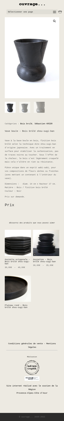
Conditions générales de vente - (26, 343)
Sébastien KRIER (43, 123)
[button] (54, 21)
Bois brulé (26, 123)
